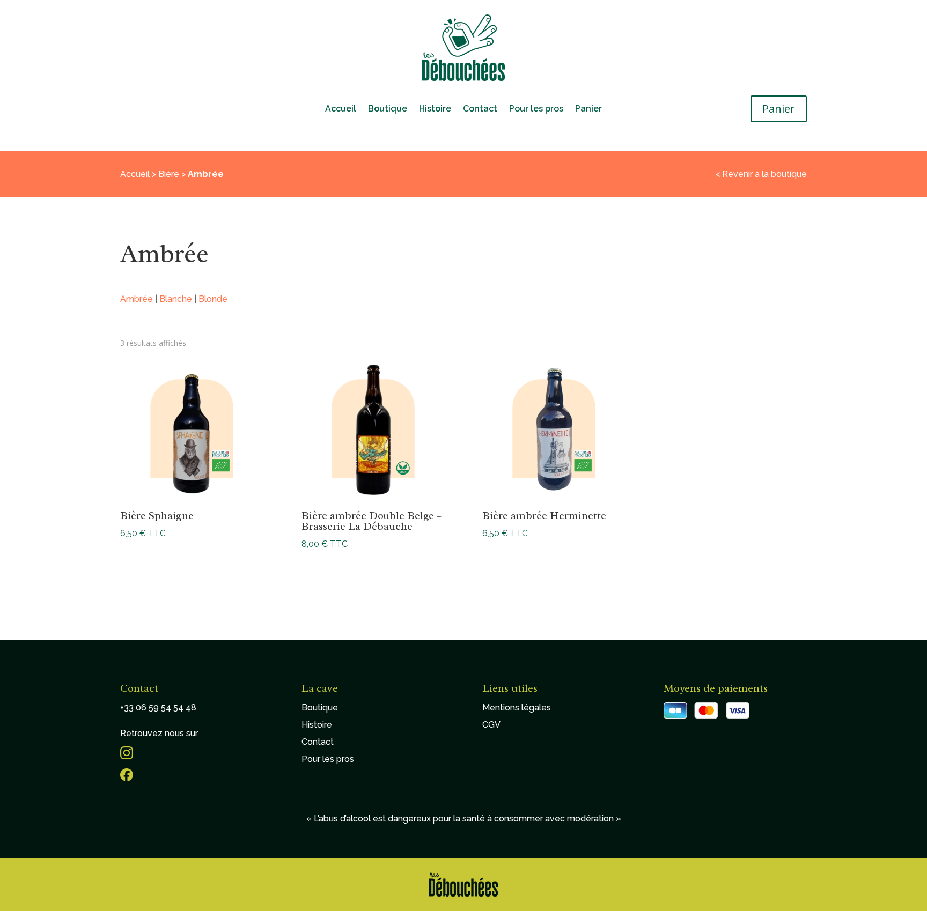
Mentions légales (516, 707)
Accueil (340, 109)
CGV (491, 725)
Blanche (175, 299)
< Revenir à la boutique (761, 174)
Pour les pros (536, 109)
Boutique (387, 109)
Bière (168, 174)
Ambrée (136, 299)
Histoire (435, 109)
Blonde (212, 299)
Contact (480, 109)
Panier (588, 109)
